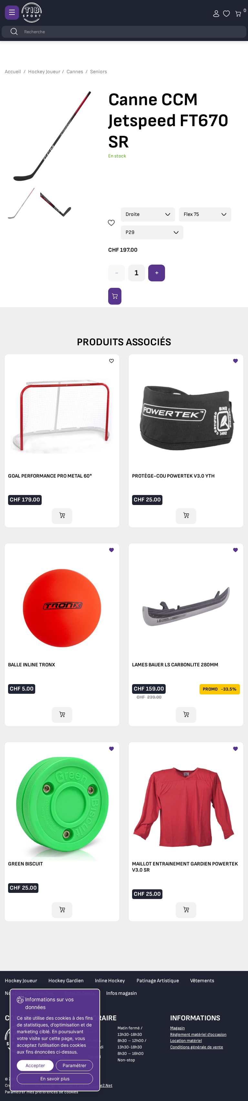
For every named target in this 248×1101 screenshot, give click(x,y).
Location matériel (186, 1040)
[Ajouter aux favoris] (111, 223)
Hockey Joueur (21, 981)
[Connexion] (216, 13)
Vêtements (202, 981)
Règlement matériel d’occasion (198, 1034)
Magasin (177, 1028)
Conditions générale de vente (196, 1047)
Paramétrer (74, 1065)
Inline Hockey (110, 981)
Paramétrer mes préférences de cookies (41, 1092)
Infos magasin (121, 993)
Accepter (35, 1065)
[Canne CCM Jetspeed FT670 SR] (51, 136)
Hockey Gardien (66, 981)
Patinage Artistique (158, 981)
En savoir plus (54, 1078)
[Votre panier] (226, 13)
